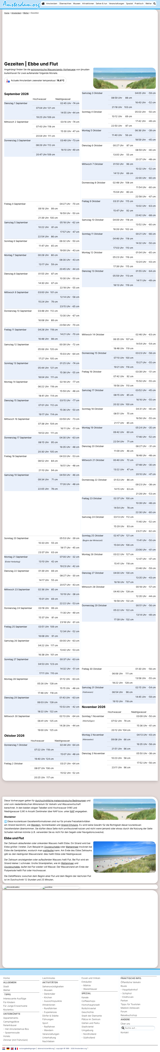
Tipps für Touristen (130, 1004)
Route (124, 986)
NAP (72, 811)
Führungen (47, 1019)
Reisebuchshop (129, 1015)
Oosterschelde (52, 846)
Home (6, 978)
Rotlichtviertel (89, 1008)
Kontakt (125, 1032)
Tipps (7, 994)
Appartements (10, 1018)
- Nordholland (89, 1034)
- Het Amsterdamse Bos (16, 1029)
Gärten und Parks (91, 1023)
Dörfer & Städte (50, 1015)
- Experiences (49, 1012)
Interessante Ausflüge (14, 998)
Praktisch (139, 3)
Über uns (125, 1023)
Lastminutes (48, 978)
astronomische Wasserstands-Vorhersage (53, 69)
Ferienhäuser (10, 1025)
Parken (124, 1000)
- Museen (47, 990)
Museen (76, 3)
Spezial (129, 3)
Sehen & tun (101, 3)
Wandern (35, 825)
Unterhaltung (49, 1037)
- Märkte (86, 985)
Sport (45, 1023)
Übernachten (65, 3)
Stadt (6, 986)
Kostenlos (8, 1009)
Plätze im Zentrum (91, 1019)
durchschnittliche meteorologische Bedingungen (60, 800)
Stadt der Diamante (92, 1015)
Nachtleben (48, 1041)
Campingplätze (11, 1021)
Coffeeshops (88, 1001)
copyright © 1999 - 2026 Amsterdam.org (71, 1048)
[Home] (43, 3)
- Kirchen (47, 997)
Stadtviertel (87, 1026)
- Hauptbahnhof (129, 989)
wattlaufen (48, 850)
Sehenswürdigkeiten (53, 986)
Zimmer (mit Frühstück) (15, 1040)
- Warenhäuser (89, 989)
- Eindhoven (127, 997)
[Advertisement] (80, 38)
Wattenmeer (72, 846)
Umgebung (87, 1030)
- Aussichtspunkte (52, 1001)
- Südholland (88, 1037)
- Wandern (47, 1030)
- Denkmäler (48, 993)
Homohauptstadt (91, 1004)
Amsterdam (51, 3)
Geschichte (88, 1012)
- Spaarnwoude (11, 1032)
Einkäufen (87, 981)
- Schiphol (126, 993)
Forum (124, 1011)
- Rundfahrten (49, 1008)
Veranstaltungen (116, 3)
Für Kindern (9, 1002)
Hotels (6, 1036)
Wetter (148, 3)
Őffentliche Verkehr (131, 982)
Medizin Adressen (130, 1008)
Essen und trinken (91, 978)
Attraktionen (88, 3)
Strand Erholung (69, 825)
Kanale (85, 997)
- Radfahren (48, 1026)
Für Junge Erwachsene (15, 1006)
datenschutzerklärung (46, 1048)
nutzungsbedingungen (27, 1048)
